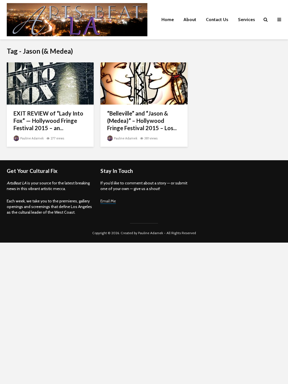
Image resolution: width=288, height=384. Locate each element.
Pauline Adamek (32, 138)
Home (167, 19)
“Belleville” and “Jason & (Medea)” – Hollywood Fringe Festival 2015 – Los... (142, 120)
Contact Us (217, 19)
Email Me (108, 201)
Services (246, 19)
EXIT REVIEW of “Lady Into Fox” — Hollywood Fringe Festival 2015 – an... (48, 120)
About (189, 19)
